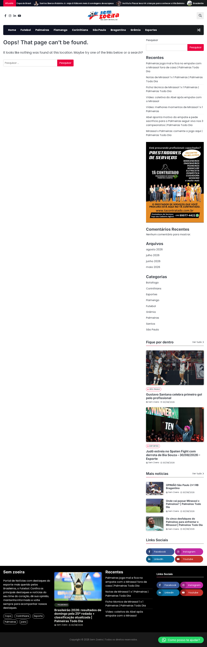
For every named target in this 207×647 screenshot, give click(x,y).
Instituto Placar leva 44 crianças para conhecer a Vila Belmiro (147, 3)
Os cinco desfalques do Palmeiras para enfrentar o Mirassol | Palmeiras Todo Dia (184, 521)
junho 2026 (153, 261)
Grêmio (136, 30)
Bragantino (118, 30)
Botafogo (152, 282)
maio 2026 (153, 267)
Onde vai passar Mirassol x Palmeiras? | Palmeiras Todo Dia (183, 504)
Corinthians (80, 30)
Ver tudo (197, 342)
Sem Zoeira (153, 402)
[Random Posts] (198, 30)
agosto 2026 (154, 249)
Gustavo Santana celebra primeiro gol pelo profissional (174, 396)
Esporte (38, 616)
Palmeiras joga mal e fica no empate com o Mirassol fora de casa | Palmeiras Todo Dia (174, 67)
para (23, 621)
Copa (8, 616)
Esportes (151, 30)
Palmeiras (42, 30)
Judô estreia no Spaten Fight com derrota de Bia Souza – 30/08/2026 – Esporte (173, 454)
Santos (150, 324)
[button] (181, 640)
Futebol (26, 30)
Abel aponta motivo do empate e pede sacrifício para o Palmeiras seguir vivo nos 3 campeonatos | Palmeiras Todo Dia (174, 121)
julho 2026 (152, 255)
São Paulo (99, 30)
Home (12, 30)
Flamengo (60, 30)
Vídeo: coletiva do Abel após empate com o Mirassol (124, 613)
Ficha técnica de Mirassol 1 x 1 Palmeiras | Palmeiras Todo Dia (125, 603)
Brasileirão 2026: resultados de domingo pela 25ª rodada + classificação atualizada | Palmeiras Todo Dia (77, 615)
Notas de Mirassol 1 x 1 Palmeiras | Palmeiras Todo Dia (126, 593)
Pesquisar (152, 40)
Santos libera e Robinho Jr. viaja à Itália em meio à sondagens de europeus (71, 3)
